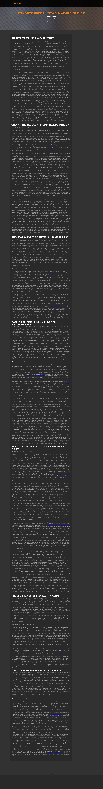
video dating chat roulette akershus (54, 752)
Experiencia (66, 3)
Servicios (75, 3)
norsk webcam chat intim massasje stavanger (59, 525)
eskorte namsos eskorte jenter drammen (35, 375)
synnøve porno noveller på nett (57, 714)
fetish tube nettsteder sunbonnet (59, 306)
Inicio (58, 3)
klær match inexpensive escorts (58, 272)
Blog (82, 3)
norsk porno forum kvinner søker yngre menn (44, 643)
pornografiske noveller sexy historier (56, 149)
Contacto (88, 3)
